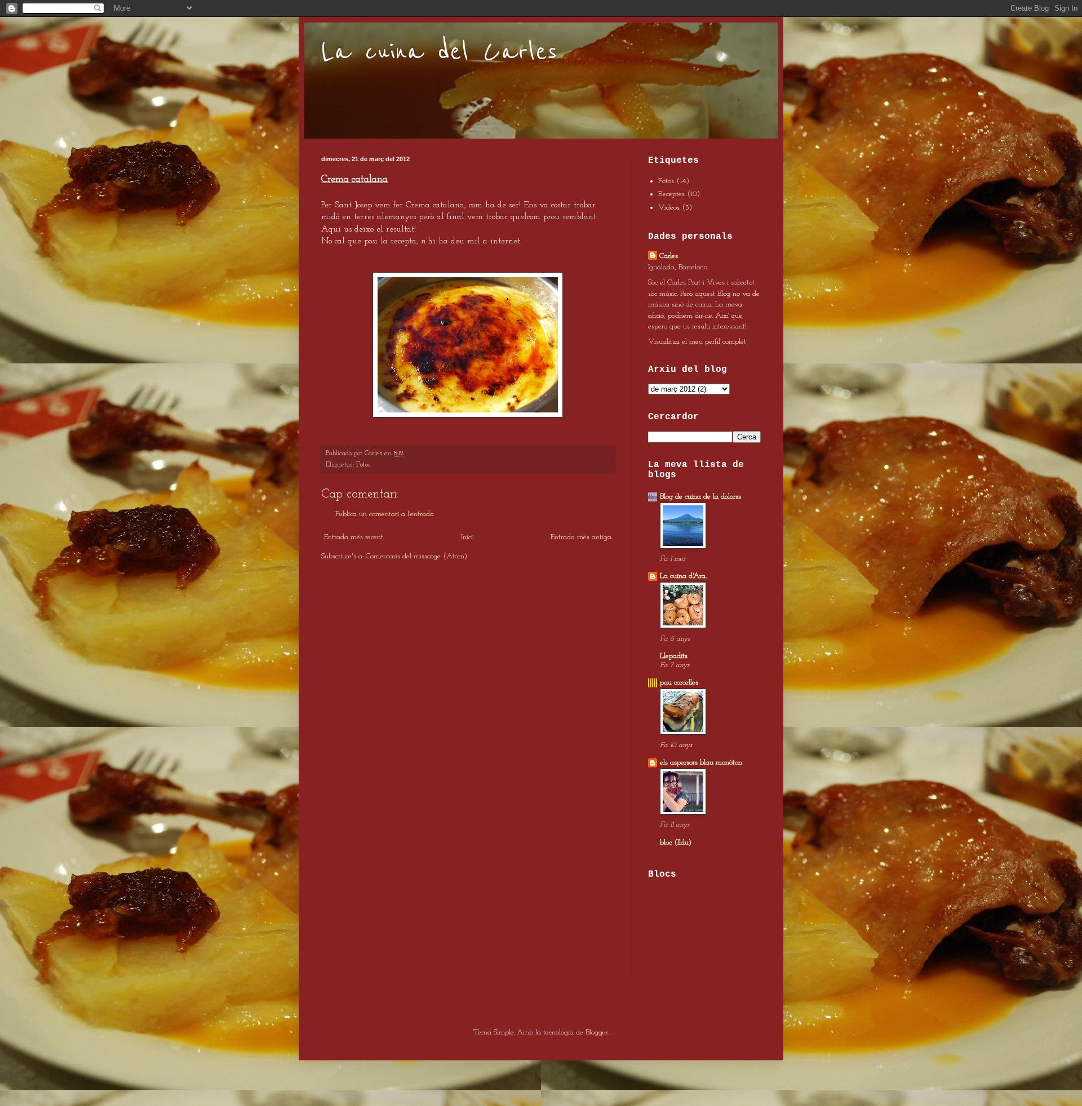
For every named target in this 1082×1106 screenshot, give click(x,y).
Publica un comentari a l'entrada (384, 514)
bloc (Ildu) (675, 842)
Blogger (597, 1032)
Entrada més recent (353, 537)
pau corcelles (679, 682)
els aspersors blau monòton (701, 762)
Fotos (363, 464)
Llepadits (674, 656)
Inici (467, 537)
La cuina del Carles (439, 52)
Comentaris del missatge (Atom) (416, 556)
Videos (669, 207)
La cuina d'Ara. (683, 576)
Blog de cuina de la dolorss (700, 496)
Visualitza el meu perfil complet (697, 341)
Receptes (671, 194)
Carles (668, 256)
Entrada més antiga (581, 537)
